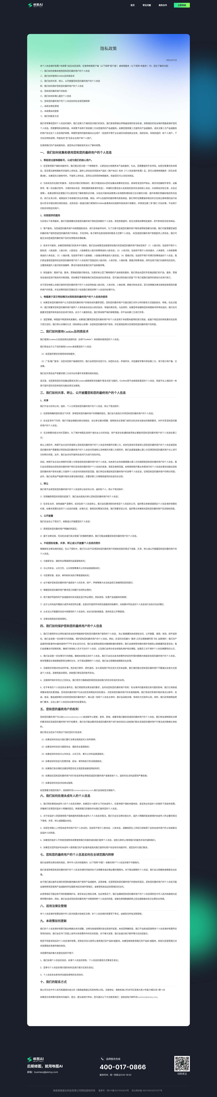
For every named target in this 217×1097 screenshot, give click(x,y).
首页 (132, 5)
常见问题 (147, 5)
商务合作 (163, 5)
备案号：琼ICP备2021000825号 (113, 1090)
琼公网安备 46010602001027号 (147, 1090)
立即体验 (182, 5)
